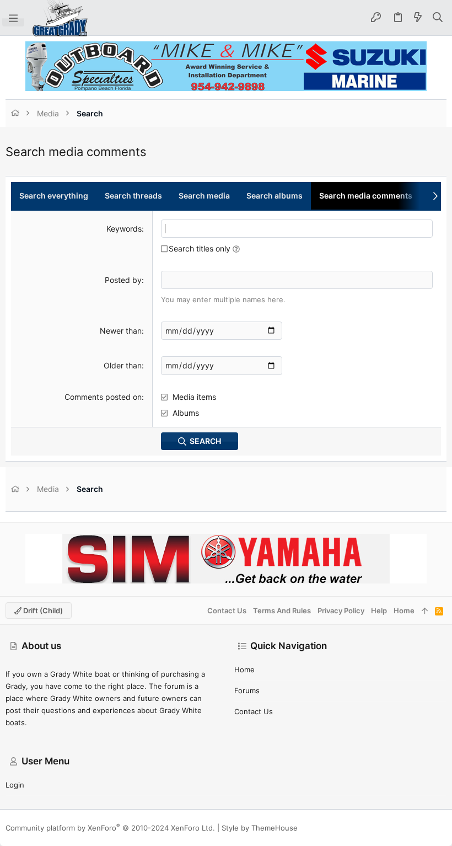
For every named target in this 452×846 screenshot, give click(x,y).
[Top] (425, 610)
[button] (13, 17)
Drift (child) (42, 610)
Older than (123, 365)
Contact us (253, 711)
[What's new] (417, 17)
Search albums (274, 195)
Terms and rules (282, 610)
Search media (204, 195)
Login (15, 784)
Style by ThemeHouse (260, 827)
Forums (247, 690)
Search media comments (365, 195)
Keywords (124, 228)
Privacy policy (341, 610)
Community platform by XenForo (110, 827)
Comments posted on (103, 396)
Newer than (121, 330)
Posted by (123, 280)
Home (244, 669)
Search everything (53, 195)
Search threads (133, 195)
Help (379, 610)
